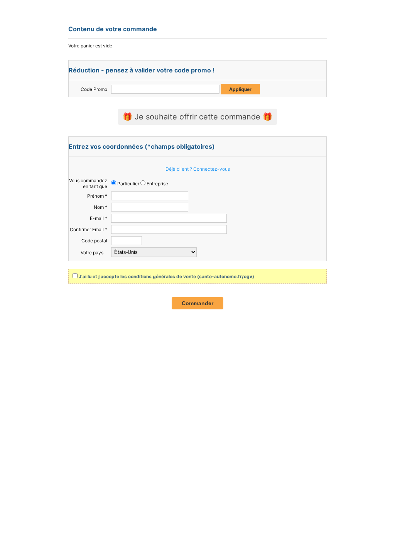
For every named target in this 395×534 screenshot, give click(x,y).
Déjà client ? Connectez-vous (197, 169)
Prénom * (97, 196)
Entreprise (156, 183)
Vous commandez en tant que (88, 183)
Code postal (94, 240)
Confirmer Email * (88, 229)
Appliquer (240, 89)
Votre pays (92, 252)
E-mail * (98, 218)
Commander (197, 303)
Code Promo (94, 89)
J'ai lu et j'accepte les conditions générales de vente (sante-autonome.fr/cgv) (166, 276)
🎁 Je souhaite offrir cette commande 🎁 (197, 116)
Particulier (127, 183)
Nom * (100, 207)
